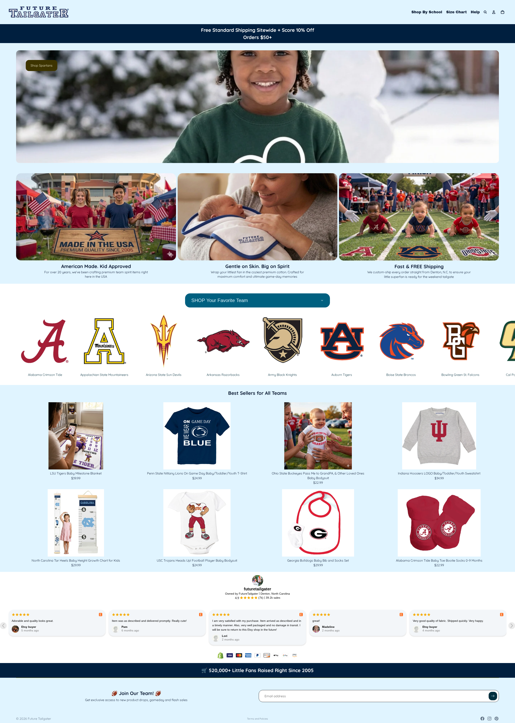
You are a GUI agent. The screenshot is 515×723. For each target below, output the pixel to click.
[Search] (485, 12)
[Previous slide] (22, 106)
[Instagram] (489, 718)
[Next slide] (492, 106)
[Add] (129, 463)
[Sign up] (493, 696)
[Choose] (250, 463)
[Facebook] (482, 718)
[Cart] (502, 12)
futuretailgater (257, 589)
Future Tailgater (39, 719)
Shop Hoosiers (41, 65)
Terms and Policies (257, 718)
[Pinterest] (496, 718)
